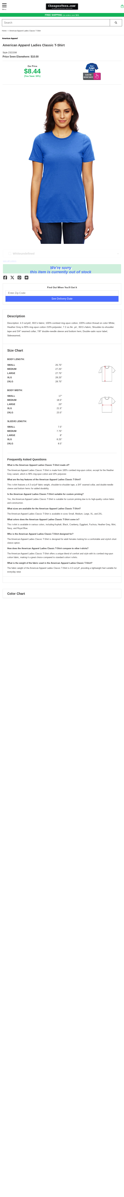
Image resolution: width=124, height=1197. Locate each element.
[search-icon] (116, 22)
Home (4, 31)
